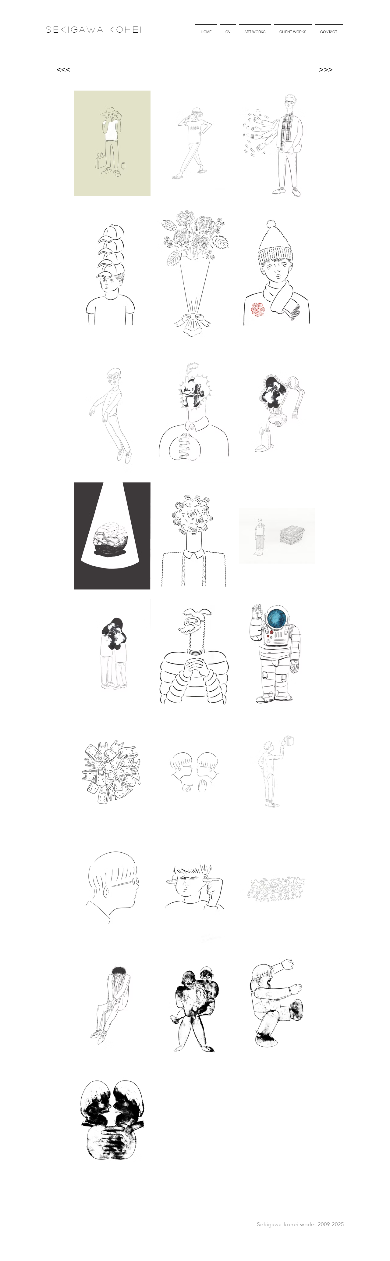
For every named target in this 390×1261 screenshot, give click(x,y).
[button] (254, 29)
